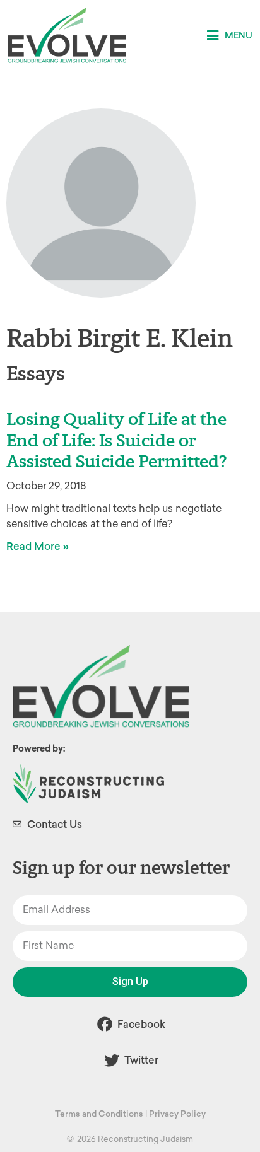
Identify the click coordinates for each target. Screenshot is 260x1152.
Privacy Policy (177, 1114)
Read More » (37, 546)
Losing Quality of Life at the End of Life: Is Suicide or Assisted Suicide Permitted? (116, 440)
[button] (229, 36)
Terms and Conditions (99, 1114)
